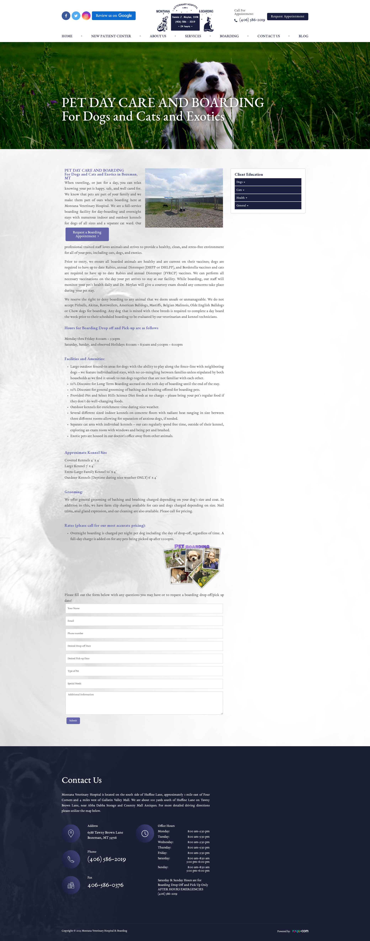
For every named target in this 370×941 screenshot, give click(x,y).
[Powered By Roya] (300, 932)
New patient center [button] (111, 36)
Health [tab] (240, 197)
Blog (303, 36)
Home (67, 36)
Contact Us (268, 36)
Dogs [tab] (239, 182)
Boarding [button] (229, 36)
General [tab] (241, 205)
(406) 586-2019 (252, 20)
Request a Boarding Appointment (87, 234)
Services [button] (193, 36)
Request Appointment (287, 16)
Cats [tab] (239, 190)
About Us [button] (158, 36)
